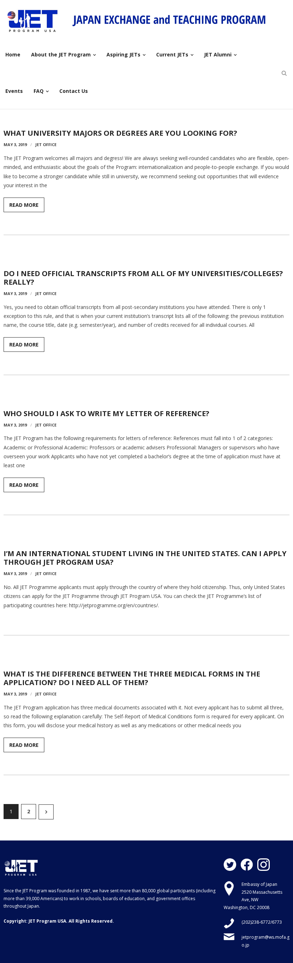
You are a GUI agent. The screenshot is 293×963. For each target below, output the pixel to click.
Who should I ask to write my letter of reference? (106, 413)
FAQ (39, 91)
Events (14, 91)
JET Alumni (218, 54)
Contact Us (73, 91)
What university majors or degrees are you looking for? (120, 133)
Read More (24, 204)
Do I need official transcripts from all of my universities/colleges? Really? (143, 278)
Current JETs (172, 54)
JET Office (45, 144)
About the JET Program (61, 54)
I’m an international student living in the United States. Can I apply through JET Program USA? (145, 558)
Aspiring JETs (123, 54)
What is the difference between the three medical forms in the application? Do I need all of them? (132, 678)
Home (12, 54)
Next (46, 811)
